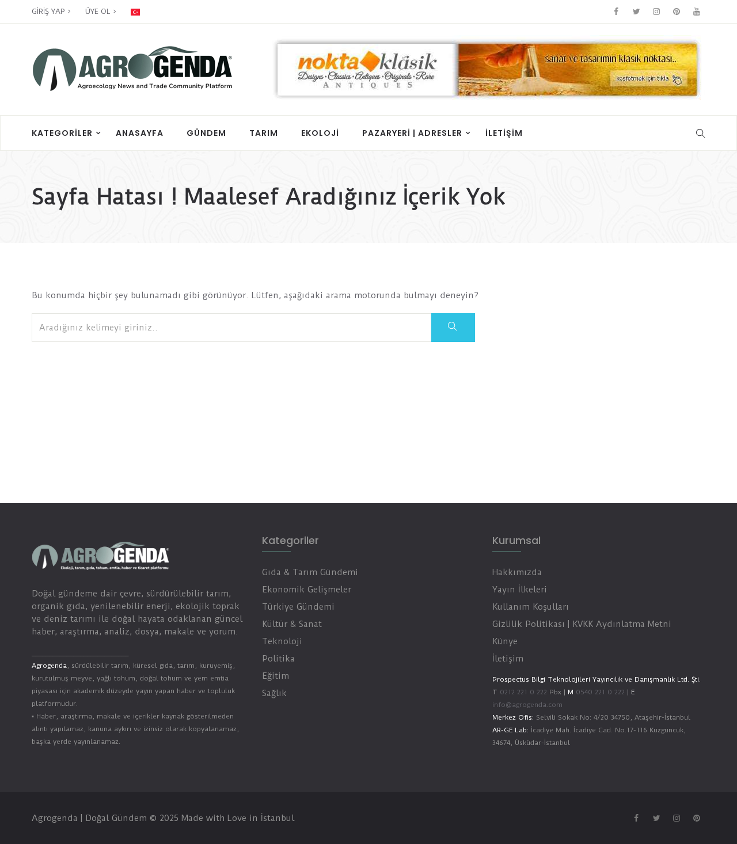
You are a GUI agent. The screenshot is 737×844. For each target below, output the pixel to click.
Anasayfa (140, 133)
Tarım (263, 133)
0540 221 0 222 (599, 692)
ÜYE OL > (100, 11)
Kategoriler (62, 133)
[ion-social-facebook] (616, 11)
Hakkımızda (517, 572)
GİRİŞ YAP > (51, 11)
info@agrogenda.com (527, 705)
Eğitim (275, 676)
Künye (505, 641)
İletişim (504, 133)
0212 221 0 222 (523, 692)
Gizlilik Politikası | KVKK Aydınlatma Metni (581, 624)
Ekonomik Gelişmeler (306, 589)
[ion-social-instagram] (656, 11)
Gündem (206, 133)
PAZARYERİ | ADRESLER (412, 133)
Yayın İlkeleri (519, 589)
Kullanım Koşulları (530, 607)
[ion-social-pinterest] (676, 11)
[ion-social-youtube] (696, 11)
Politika (278, 658)
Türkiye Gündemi (298, 607)
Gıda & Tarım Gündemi (310, 572)
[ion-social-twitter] (636, 11)
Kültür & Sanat (292, 624)
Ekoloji (320, 133)
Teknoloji (282, 641)
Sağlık (274, 693)
